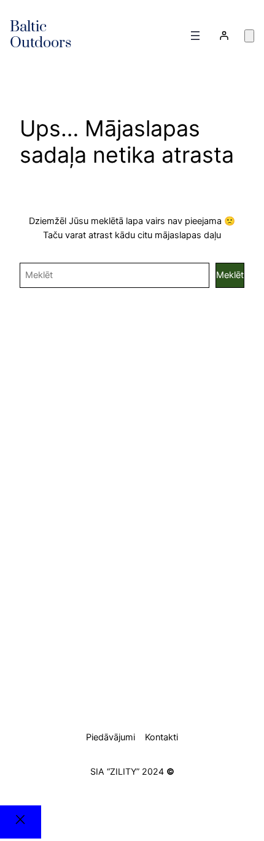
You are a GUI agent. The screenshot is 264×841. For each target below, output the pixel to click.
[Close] (20, 822)
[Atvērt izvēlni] (195, 35)
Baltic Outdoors (40, 35)
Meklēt (230, 275)
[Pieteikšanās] (223, 36)
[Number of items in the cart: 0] (249, 35)
